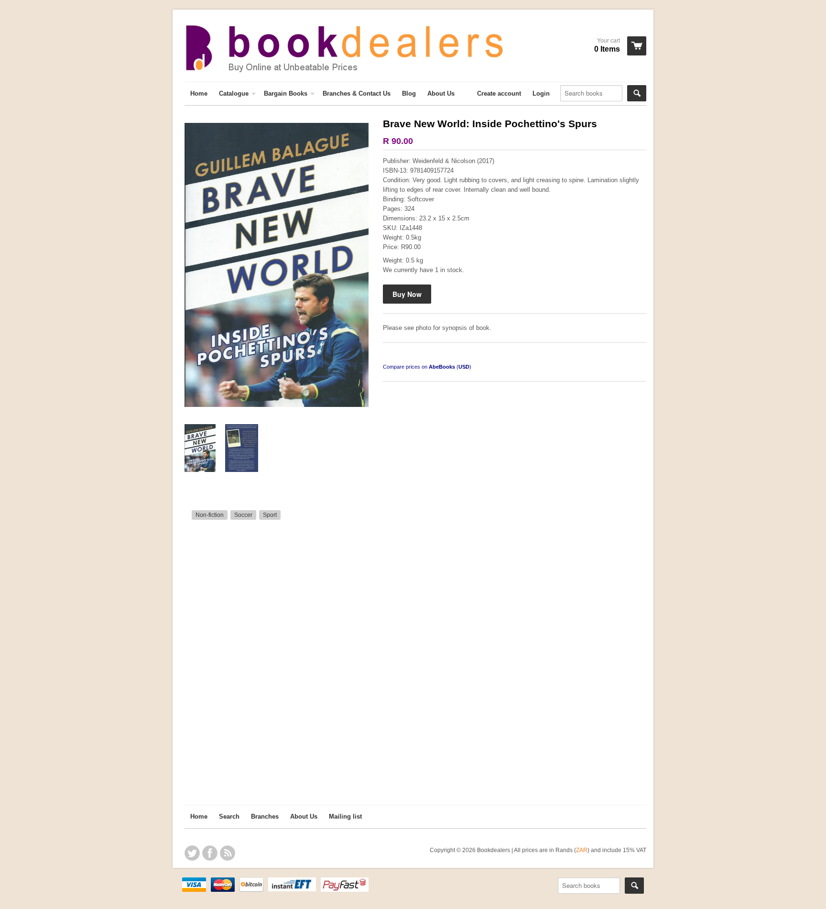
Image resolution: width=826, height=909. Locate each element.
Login (541, 93)
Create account (499, 93)
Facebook (209, 853)
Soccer (243, 515)
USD (463, 367)
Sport (270, 515)
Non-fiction (210, 515)
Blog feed (227, 853)
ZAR (581, 850)
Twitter (192, 853)
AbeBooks (442, 367)
